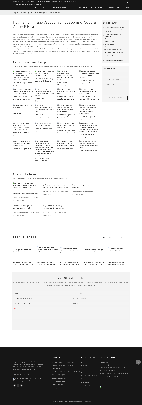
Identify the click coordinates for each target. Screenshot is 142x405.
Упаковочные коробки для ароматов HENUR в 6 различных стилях (44, 80)
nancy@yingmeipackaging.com (113, 365)
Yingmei (15, 13)
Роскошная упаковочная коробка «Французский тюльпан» (116, 263)
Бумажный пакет (57, 384)
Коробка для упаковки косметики (63, 362)
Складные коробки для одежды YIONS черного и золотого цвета (88, 98)
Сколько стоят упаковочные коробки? (82, 186)
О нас (82, 372)
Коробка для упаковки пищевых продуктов (66, 371)
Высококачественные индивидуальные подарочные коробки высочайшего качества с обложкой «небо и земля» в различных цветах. (89, 136)
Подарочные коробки (59, 378)
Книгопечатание (57, 388)
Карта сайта (87, 401)
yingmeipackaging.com (74, 401)
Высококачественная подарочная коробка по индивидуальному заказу (66, 150)
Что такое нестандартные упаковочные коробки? (22, 207)
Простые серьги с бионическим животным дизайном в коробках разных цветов (44, 100)
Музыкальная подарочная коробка (97, 237)
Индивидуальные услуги (89, 375)
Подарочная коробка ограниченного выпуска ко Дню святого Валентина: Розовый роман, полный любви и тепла (89, 118)
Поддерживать (85, 382)
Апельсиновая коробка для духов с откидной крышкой (94, 263)
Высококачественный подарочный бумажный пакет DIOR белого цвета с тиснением (89, 82)
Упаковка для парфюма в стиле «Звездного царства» (23, 263)
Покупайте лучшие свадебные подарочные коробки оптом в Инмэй (42, 13)
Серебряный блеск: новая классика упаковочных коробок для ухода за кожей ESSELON (88, 152)
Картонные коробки (58, 381)
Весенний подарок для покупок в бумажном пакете (43, 130)
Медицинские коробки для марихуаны (23, 112)
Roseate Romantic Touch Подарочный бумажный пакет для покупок (66, 132)
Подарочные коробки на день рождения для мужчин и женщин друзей (22, 150)
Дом (82, 362)
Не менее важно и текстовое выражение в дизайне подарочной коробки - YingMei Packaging (25, 192)
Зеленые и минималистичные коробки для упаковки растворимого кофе (43, 116)
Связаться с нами (86, 385)
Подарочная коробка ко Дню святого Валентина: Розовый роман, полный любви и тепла (66, 116)
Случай (83, 379)
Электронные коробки (59, 375)
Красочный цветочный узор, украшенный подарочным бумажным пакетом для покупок (22, 134)
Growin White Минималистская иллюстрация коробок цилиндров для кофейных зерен (66, 84)
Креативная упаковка (122, 237)
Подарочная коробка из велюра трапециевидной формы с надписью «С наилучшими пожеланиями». (47, 263)
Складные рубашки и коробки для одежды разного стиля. (65, 98)
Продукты (111, 237)
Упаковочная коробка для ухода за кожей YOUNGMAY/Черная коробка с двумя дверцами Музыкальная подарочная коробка (22, 84)
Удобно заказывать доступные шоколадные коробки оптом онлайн (56, 186)
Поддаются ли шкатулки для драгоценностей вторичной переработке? (53, 207)
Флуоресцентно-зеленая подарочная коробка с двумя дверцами (71, 263)
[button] (129, 7)
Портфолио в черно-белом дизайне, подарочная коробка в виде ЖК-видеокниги (22, 98)
